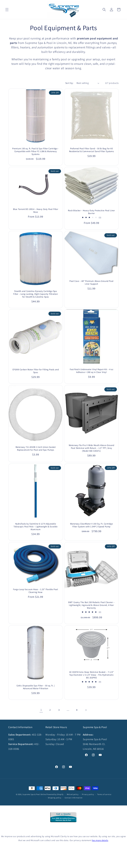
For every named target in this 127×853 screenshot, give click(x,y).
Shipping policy (55, 798)
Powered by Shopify (55, 794)
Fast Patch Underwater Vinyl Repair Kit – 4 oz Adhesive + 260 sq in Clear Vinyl (91, 371)
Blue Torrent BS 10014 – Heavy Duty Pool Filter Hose (35, 210)
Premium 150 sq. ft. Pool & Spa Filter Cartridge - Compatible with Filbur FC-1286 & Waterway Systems (35, 151)
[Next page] (85, 710)
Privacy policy (88, 794)
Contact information (74, 798)
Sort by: (69, 83)
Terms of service (104, 794)
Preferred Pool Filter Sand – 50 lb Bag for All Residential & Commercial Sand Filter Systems (91, 150)
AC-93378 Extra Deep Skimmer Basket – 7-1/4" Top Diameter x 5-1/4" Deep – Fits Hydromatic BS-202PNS (91, 675)
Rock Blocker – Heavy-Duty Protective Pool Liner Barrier (91, 212)
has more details (100, 840)
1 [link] (41, 710)
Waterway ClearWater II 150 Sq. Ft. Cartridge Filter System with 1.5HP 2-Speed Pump (91, 525)
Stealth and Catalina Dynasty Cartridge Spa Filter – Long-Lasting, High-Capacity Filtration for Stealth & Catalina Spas (35, 294)
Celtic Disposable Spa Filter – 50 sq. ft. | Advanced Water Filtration (36, 687)
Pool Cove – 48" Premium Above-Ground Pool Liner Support (91, 282)
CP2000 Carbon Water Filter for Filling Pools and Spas (35, 371)
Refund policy (73, 794)
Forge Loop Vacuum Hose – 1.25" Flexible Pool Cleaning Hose (35, 590)
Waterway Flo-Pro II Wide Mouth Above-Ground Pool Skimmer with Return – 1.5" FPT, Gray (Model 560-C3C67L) (91, 448)
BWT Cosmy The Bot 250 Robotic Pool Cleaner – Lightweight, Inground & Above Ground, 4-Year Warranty (91, 605)
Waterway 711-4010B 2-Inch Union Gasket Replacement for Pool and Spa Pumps (36, 448)
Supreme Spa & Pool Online (34, 794)
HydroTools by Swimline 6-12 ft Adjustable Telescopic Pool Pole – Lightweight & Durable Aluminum (35, 527)
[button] (7, 9)
